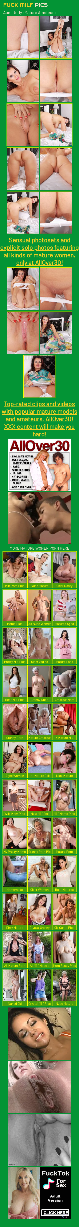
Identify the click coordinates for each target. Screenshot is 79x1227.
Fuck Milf (25, 4)
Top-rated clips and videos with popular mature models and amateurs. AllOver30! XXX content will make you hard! (39, 419)
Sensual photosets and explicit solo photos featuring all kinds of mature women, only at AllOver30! (39, 251)
